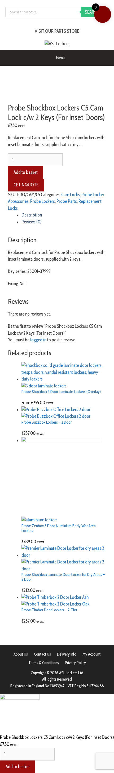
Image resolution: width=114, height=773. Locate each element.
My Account (91, 654)
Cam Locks (70, 194)
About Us (21, 654)
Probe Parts (66, 201)
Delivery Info (66, 654)
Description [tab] (31, 215)
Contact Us (42, 654)
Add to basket (26, 172)
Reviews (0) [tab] (31, 221)
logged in (38, 339)
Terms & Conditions (43, 662)
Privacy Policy (75, 662)
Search (92, 12)
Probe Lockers (42, 201)
